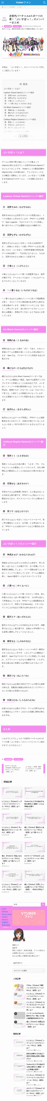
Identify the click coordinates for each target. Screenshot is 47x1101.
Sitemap (5, 911)
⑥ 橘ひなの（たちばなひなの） (17, 113)
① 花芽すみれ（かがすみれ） (16, 95)
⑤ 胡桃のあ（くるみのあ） (15, 110)
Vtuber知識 (8, 26)
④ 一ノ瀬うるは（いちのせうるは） (19, 103)
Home (4, 909)
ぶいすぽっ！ (17, 26)
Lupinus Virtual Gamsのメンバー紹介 (19, 92)
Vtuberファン (23, 2)
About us (5, 920)
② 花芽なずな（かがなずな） (16, 98)
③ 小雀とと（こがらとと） (15, 101)
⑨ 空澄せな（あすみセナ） (15, 125)
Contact (4, 917)
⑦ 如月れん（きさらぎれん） (16, 115)
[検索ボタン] (44, 2)
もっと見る (23, 136)
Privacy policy (7, 914)
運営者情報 (6, 925)
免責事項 (5, 922)
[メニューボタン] (2, 2)
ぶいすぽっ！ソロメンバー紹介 (17, 131)
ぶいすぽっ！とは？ (12, 89)
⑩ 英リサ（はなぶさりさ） (15, 128)
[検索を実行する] (43, 905)
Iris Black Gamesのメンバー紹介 (17, 107)
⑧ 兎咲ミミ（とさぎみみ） (15, 122)
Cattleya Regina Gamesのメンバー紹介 (20, 119)
